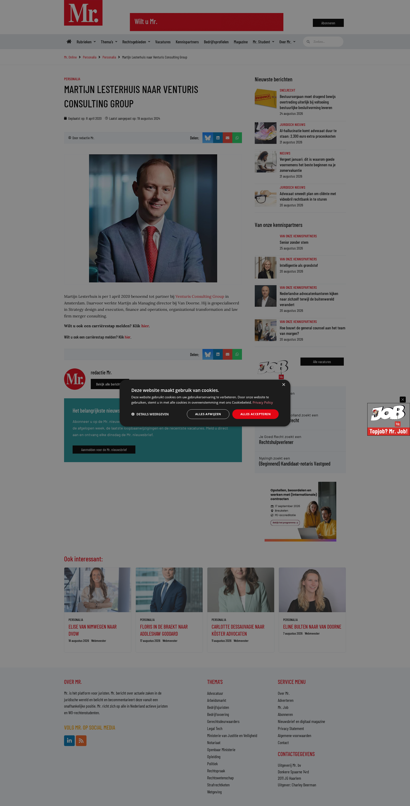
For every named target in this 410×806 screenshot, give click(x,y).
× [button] (283, 384)
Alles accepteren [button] (255, 414)
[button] (150, 414)
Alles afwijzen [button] (208, 414)
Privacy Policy (263, 402)
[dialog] (205, 403)
